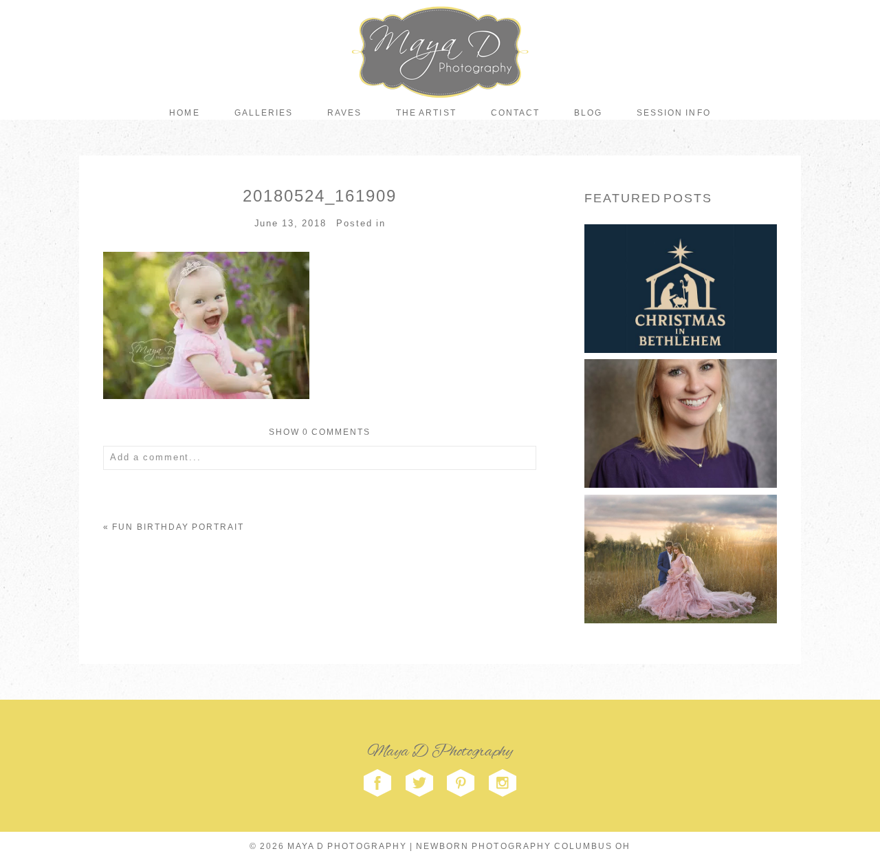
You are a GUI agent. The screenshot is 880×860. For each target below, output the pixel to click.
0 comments (320, 432)
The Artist (426, 113)
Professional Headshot (679, 399)
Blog (588, 113)
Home (184, 113)
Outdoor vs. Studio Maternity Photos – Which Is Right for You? (679, 534)
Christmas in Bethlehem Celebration (679, 264)
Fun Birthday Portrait (178, 527)
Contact (515, 113)
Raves (344, 113)
